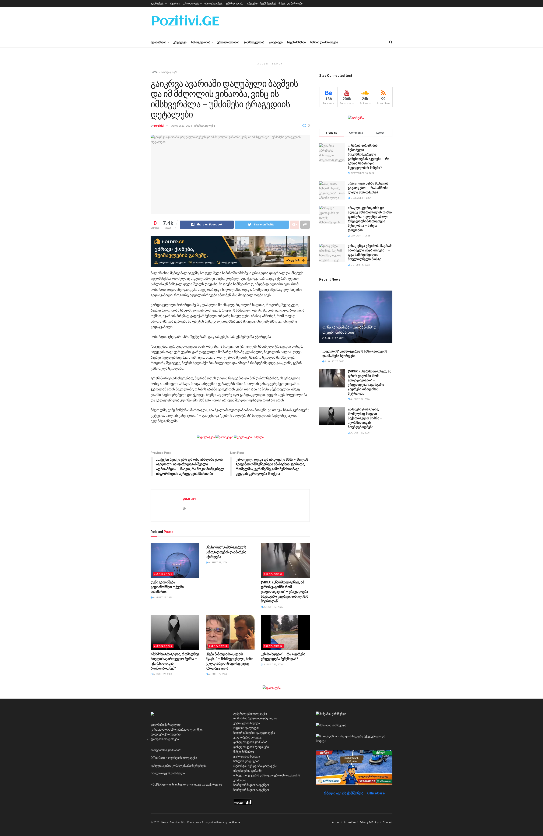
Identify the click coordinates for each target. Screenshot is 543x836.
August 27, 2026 (162, 597)
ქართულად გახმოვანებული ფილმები (177, 729)
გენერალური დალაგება (250, 713)
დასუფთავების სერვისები (251, 747)
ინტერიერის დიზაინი (247, 770)
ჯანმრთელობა (234, 3)
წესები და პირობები (290, 3)
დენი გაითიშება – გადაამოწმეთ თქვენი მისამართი (167, 587)
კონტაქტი (252, 3)
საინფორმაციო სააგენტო (251, 785)
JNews (164, 822)
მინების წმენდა (243, 751)
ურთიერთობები (213, 3)
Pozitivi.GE (185, 22)
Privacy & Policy (369, 822)
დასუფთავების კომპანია (250, 742)
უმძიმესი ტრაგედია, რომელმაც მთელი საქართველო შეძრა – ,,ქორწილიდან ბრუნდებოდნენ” (365, 418)
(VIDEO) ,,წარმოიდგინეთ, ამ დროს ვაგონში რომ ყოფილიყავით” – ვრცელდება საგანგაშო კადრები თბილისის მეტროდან (284, 591)
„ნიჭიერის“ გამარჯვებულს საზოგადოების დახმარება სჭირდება (226, 552)
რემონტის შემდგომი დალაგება (255, 718)
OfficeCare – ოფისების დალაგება (174, 757)
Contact (387, 822)
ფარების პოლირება (165, 739)
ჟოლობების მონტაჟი (247, 737)
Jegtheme (234, 822)
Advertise (349, 822)
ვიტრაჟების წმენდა (246, 723)
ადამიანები (157, 3)
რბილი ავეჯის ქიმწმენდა (168, 773)
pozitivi (159, 125)
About (336, 822)
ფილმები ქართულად (166, 724)
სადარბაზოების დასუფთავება (254, 732)
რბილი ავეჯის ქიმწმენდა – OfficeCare (354, 793)
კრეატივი (174, 3)
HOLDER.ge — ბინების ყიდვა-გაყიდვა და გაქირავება (186, 784)
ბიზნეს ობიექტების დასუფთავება (256, 775)
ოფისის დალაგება (246, 728)
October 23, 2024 (181, 125)
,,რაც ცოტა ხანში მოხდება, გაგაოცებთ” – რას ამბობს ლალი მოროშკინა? (368, 188)
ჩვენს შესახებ (268, 3)
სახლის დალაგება (246, 761)
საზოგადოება (191, 3)
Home (154, 72)
